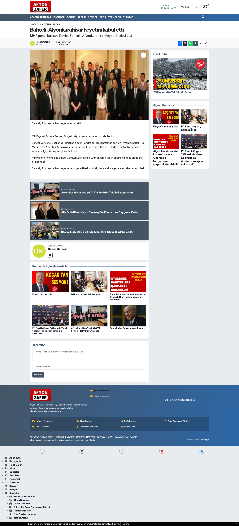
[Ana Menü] (207, 17)
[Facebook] (167, 400)
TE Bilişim (205, 440)
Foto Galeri (15, 465)
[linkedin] (201, 451)
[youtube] (161, 451)
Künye (12, 486)
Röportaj (14, 479)
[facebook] (42, 451)
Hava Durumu (86, 421)
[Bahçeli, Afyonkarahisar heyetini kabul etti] (89, 85)
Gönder (38, 375)
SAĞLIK (81, 17)
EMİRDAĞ (80, 437)
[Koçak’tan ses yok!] (50, 281)
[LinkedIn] (182, 400)
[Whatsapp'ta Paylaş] (190, 43)
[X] (172, 400)
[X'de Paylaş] (185, 43)
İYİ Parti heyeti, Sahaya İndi (85, 294)
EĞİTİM (71, 17)
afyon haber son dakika (84, 440)
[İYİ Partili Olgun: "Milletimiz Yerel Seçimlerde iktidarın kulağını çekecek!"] (50, 315)
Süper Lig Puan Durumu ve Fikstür (32, 507)
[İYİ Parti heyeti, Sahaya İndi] (89, 281)
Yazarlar (14, 472)
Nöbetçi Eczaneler (44, 421)
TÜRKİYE (128, 17)
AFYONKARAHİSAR (40, 17)
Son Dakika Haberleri (89, 427)
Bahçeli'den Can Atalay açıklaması (127, 328)
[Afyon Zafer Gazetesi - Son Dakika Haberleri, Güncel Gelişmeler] (40, 7)
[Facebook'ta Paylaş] (180, 43)
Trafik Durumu (130, 421)
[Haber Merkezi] (39, 251)
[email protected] (102, 391)
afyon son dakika (50, 440)
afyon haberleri (66, 440)
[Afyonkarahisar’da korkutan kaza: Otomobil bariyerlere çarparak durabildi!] (128, 281)
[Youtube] (187, 400)
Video (12, 468)
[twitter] (82, 451)
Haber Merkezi (57, 249)
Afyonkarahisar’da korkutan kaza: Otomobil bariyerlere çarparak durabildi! (127, 297)
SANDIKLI (60, 437)
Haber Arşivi (129, 427)
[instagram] (121, 451)
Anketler (14, 482)
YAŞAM (133, 437)
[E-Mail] (50, 255)
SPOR (103, 17)
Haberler (34, 24)
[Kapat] (237, 524)
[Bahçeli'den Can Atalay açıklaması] (128, 315)
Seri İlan (14, 475)
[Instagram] (177, 400)
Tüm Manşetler (42, 427)
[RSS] (192, 400)
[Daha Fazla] (195, 43)
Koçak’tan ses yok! (42, 294)
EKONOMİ (59, 17)
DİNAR (51, 437)
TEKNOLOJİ (114, 17)
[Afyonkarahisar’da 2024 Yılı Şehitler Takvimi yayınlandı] (89, 315)
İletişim (13, 489)
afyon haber (35, 440)
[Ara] (203, 17)
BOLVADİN (70, 437)
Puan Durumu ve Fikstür (178, 421)
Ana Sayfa (15, 458)
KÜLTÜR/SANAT (122, 437)
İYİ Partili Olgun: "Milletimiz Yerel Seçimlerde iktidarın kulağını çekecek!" (49, 331)
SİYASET (92, 17)
